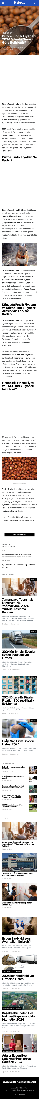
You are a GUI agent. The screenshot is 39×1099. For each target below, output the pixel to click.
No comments (19, 47)
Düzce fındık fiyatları (9, 557)
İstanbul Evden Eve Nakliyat (12, 971)
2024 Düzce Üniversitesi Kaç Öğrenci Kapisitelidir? (12, 805)
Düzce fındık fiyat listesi (10, 555)
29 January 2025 (7, 771)
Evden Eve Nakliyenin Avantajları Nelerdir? (13, 768)
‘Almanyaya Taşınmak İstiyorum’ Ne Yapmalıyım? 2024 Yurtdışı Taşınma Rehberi (18, 844)
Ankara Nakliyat (8, 934)
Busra (4, 670)
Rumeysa (5, 989)
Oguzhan (5, 754)
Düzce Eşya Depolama (19, 1089)
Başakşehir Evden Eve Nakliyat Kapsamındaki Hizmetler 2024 (13, 786)
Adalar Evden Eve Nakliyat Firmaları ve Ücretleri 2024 (11, 796)
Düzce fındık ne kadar (24, 557)
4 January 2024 (7, 799)
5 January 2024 (7, 780)
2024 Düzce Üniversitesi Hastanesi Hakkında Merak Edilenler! (17, 874)
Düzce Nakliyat (16, 1087)
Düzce (26, 1087)
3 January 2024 (7, 878)
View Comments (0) (19, 534)
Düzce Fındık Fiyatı (25, 555)
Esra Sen (5, 624)
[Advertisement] (19, 80)
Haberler (7, 32)
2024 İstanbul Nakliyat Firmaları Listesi (13, 777)
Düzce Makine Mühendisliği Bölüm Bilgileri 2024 (17, 904)
